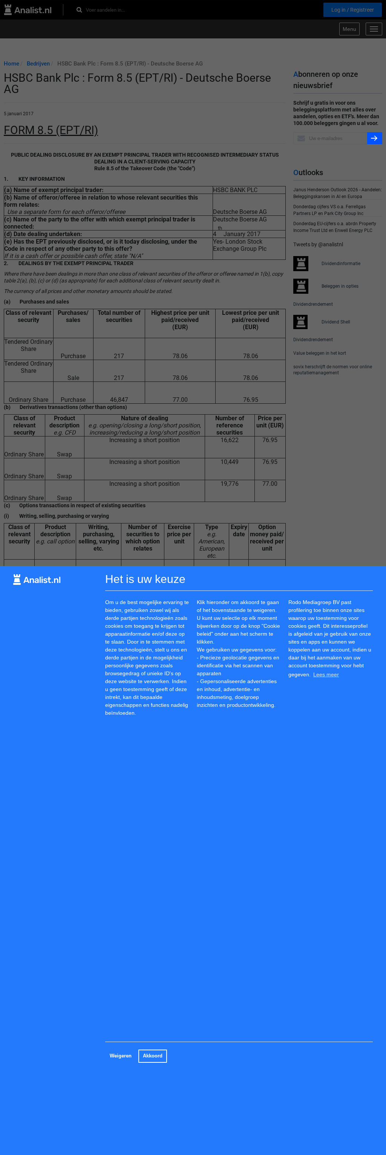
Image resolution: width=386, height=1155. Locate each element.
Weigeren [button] (121, 1056)
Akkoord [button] (152, 1056)
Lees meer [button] (326, 674)
